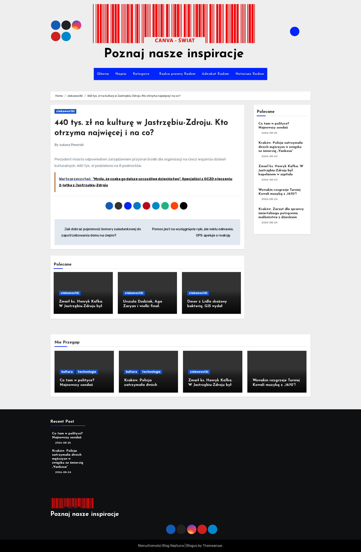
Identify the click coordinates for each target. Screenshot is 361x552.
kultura (67, 372)
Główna (103, 74)
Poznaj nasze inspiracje (174, 54)
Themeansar (212, 546)
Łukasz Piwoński (72, 145)
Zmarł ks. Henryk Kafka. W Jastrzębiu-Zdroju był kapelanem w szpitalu (81, 306)
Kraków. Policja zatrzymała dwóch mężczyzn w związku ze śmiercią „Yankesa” (280, 147)
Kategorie (142, 74)
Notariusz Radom (249, 74)
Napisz (121, 74)
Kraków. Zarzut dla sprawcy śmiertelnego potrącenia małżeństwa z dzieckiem (281, 213)
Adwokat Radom (215, 74)
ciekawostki (65, 111)
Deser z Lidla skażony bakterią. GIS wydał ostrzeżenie (207, 306)
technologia (87, 372)
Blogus (191, 546)
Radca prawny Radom (177, 74)
